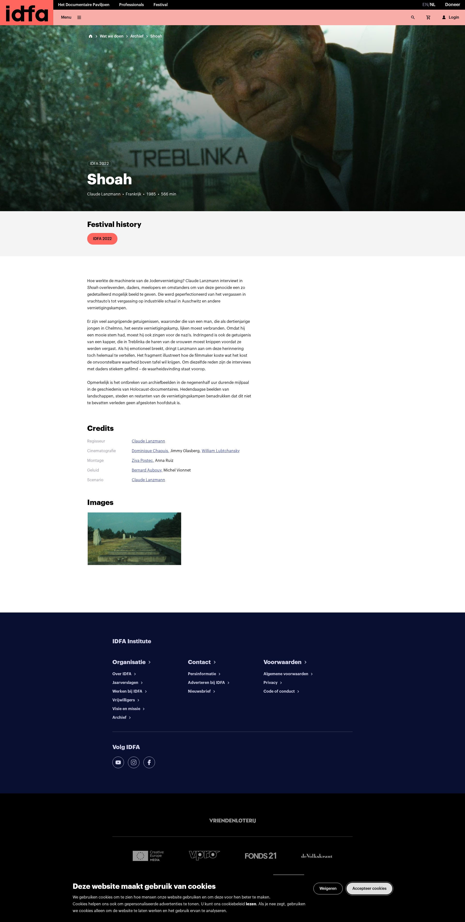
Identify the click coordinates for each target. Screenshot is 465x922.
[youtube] (118, 762)
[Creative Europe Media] (148, 855)
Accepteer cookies (369, 889)
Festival (161, 5)
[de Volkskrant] (316, 856)
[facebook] (149, 762)
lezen (251, 904)
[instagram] (134, 762)
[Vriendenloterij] (232, 821)
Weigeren (328, 889)
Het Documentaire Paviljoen (83, 5)
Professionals (131, 5)
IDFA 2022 (102, 239)
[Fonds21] (260, 855)
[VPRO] (204, 855)
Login (454, 17)
